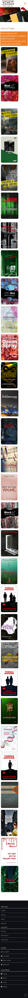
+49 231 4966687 (5, 951)
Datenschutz (3, 923)
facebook (4, 973)
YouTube (4, 982)
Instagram (4, 986)
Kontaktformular (5, 964)
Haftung (2, 919)
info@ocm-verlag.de (6, 960)
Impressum (3, 914)
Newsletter (3, 910)
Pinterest (4, 978)
